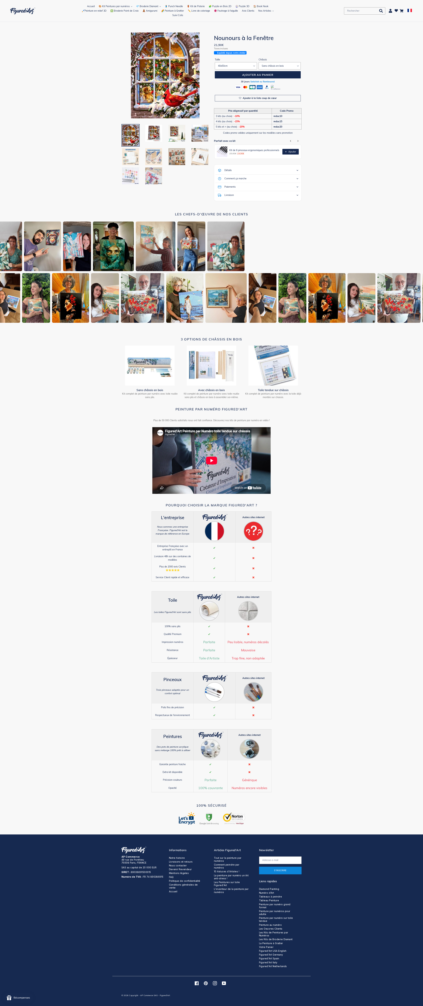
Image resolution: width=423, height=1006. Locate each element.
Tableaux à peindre (270, 896)
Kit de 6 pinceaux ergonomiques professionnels (254, 150)
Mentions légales (179, 873)
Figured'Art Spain (269, 958)
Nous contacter (178, 865)
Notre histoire (177, 857)
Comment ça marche (235, 178)
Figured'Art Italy (268, 962)
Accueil (173, 891)
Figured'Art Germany (271, 954)
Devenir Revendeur (180, 869)
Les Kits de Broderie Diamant (276, 939)
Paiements (230, 186)
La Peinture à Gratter (271, 943)
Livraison (229, 195)
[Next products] (298, 141)
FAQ (171, 877)
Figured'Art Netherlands (273, 966)
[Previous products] (290, 141)
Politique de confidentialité (184, 880)
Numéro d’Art (266, 892)
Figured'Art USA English (273, 950)
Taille (217, 59)
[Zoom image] (165, 76)
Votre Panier (266, 947)
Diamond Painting (269, 889)
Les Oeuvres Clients (270, 928)
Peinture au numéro (270, 924)
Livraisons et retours (181, 861)
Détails (228, 170)
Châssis (263, 59)
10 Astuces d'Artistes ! (226, 871)
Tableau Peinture (269, 900)
